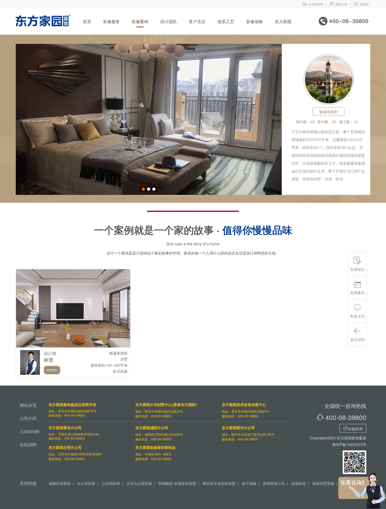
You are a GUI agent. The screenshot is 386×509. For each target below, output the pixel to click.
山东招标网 (111, 483)
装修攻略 (254, 21)
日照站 (361, 4)
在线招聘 (28, 445)
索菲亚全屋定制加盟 (219, 483)
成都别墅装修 (323, 483)
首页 (87, 21)
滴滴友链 (298, 483)
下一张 (275, 119)
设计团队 (168, 21)
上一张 (21, 119)
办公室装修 (86, 483)
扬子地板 (249, 483)
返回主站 (338, 4)
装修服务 (111, 21)
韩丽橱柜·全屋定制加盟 (177, 483)
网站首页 (28, 405)
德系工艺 (225, 21)
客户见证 (197, 21)
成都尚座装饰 (60, 483)
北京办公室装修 (139, 483)
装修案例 (140, 21)
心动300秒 (312, 4)
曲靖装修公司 (274, 483)
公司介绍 (28, 418)
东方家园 (283, 21)
